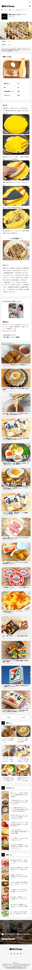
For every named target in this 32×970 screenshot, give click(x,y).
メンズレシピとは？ (5, 925)
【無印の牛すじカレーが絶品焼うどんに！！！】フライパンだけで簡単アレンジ (16, 488)
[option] (16, 31)
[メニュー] (30, 6)
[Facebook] (11, 953)
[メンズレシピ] (8, 6)
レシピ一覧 (13, 330)
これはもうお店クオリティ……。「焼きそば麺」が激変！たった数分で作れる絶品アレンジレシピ (15, 711)
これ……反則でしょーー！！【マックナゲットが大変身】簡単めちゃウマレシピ (15, 563)
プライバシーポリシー (21, 928)
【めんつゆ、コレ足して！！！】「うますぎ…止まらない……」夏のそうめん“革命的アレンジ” (16, 414)
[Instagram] (17, 953)
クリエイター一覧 (20, 925)
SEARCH (30, 2)
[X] (14, 953)
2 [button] (14, 37)
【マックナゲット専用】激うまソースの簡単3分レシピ (15, 364)
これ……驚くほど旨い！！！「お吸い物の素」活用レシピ (16, 636)
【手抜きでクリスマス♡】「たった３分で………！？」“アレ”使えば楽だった (16, 611)
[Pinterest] (20, 953)
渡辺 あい (15, 18)
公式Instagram (6, 330)
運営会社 (18, 930)
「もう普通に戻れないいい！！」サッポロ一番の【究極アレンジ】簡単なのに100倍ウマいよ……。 (16, 439)
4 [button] (17, 37)
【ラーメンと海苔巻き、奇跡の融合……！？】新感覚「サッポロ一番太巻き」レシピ (15, 513)
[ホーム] (1, 9)
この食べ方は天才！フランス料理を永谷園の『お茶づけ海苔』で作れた (16, 661)
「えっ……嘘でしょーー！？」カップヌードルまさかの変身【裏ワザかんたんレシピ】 (16, 538)
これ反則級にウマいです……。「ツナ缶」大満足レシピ (16, 587)
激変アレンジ (13, 366)
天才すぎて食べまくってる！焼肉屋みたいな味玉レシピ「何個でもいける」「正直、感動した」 (16, 463)
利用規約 (3, 928)
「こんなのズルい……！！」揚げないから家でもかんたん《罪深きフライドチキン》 (16, 686)
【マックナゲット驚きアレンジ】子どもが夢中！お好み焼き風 (16, 389)
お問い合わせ (4, 930)
